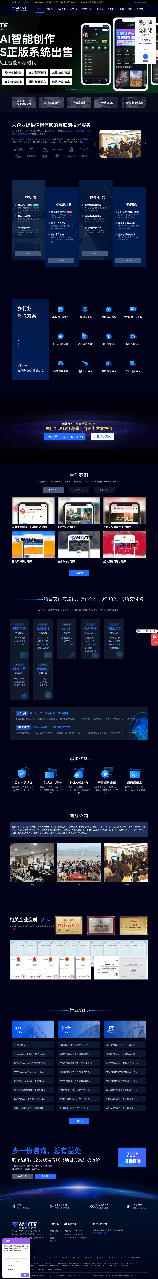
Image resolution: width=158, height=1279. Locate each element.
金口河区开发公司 (64, 1257)
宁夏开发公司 (88, 1265)
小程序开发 (86, 9)
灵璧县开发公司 (108, 1263)
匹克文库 (31, 1269)
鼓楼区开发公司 (77, 1265)
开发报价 (111, 9)
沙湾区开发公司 (38, 1257)
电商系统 (53, 1238)
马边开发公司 (135, 1257)
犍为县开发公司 (77, 1257)
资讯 (130, 9)
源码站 (50, 1269)
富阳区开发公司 (124, 1265)
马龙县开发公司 (120, 1263)
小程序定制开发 (41, 1269)
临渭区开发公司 (41, 1265)
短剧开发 (62, 9)
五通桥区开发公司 (51, 1257)
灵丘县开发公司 (53, 1265)
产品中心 (50, 9)
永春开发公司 (62, 1263)
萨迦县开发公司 (50, 1263)
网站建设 (99, 9)
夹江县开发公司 (101, 1257)
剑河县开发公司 (85, 1263)
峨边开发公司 (125, 1257)
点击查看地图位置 (99, 1233)
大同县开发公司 (99, 1265)
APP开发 (73, 9)
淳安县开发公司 (73, 1263)
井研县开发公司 (89, 1257)
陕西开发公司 (96, 1263)
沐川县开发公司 (113, 1257)
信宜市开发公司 (65, 1265)
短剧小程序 (57, 1269)
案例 (122, 9)
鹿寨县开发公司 (111, 1265)
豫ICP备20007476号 (65, 1276)
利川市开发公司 (132, 1263)
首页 (40, 9)
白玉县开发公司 (38, 1263)
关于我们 (140, 9)
